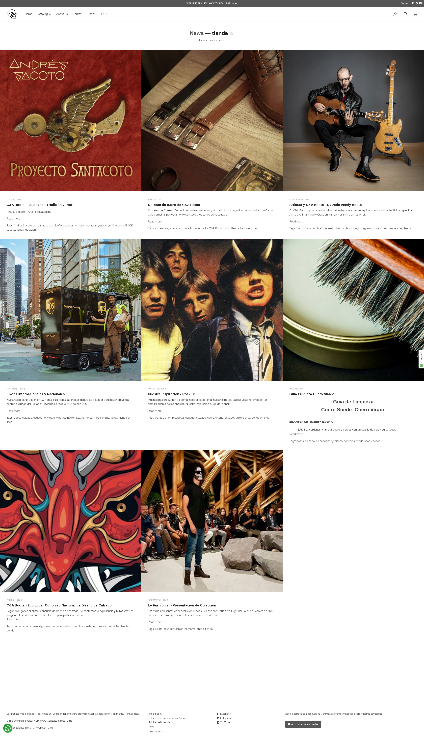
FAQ (104, 14)
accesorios (161, 228)
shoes (384, 228)
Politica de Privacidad (160, 722)
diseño (58, 225)
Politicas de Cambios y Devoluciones (168, 718)
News (197, 33)
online (113, 225)
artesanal (38, 225)
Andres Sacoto (23, 225)
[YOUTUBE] (420, 3)
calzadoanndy (324, 441)
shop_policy (155, 713)
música (103, 225)
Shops (92, 14)
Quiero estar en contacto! (303, 724)
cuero (49, 225)
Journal (77, 14)
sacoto (11, 229)
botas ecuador (199, 228)
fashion (340, 228)
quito (121, 225)
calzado (310, 228)
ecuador (68, 225)
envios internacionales (66, 417)
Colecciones (155, 731)
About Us (62, 14)
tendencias (395, 228)
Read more (13, 218)
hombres (79, 225)
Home (28, 14)
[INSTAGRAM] (416, 3)
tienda (20, 229)
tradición (30, 229)
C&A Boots (216, 228)
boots (185, 228)
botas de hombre (165, 417)
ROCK (129, 225)
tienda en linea (249, 228)
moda (97, 417)
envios (48, 417)
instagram (92, 225)
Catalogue (44, 14)
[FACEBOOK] (412, 3)
